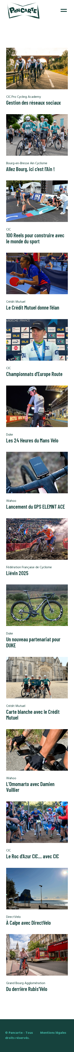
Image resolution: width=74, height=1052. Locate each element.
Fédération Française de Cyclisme (29, 567)
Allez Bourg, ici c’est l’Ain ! (30, 169)
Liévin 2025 (17, 573)
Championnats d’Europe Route (34, 374)
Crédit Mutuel (15, 302)
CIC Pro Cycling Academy (23, 97)
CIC (8, 229)
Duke (9, 434)
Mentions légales (53, 1033)
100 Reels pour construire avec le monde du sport (35, 238)
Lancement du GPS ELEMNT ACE (35, 506)
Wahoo (11, 501)
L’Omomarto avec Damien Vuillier (30, 787)
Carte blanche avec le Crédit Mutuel (33, 714)
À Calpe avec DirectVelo (28, 922)
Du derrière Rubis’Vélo (26, 989)
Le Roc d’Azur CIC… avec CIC (32, 856)
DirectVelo (13, 917)
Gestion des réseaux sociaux (33, 102)
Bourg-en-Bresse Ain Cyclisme (26, 163)
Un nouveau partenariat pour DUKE (33, 642)
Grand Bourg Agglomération (25, 983)
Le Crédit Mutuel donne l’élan (32, 307)
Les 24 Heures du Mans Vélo (32, 440)
